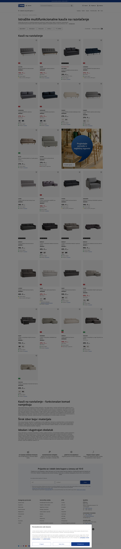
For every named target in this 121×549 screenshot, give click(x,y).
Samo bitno (61, 544)
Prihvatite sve (80, 544)
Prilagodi (42, 544)
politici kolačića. (46, 539)
